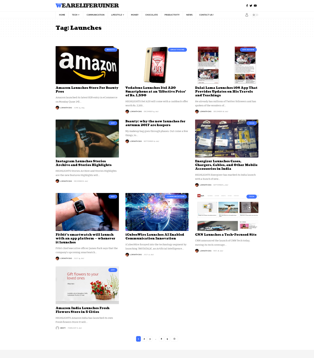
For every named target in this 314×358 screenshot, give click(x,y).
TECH (251, 123)
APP (113, 123)
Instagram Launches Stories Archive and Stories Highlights (84, 163)
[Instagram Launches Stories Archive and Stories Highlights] (87, 138)
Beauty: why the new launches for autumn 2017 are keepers (155, 123)
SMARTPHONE (177, 50)
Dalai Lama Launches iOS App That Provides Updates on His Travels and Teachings (226, 92)
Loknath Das (66, 108)
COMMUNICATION (175, 196)
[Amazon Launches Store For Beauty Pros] (87, 65)
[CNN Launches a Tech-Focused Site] (226, 212)
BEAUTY (111, 50)
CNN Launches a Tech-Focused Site (225, 235)
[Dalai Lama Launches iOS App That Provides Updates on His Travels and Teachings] (226, 65)
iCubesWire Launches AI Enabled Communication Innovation (154, 237)
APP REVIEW (248, 50)
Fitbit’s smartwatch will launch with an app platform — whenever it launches (85, 238)
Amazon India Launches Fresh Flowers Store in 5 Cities (82, 310)
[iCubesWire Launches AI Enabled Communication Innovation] (157, 212)
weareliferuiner (87, 5)
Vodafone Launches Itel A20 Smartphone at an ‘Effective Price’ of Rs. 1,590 (155, 92)
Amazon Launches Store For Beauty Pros (87, 90)
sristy (63, 328)
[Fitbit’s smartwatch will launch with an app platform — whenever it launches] (87, 212)
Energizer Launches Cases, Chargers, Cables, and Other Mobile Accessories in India (226, 165)
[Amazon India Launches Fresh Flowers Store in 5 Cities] (87, 285)
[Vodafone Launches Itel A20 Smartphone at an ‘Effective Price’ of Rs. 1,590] (157, 65)
